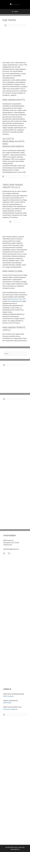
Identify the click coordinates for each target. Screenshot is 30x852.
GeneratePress (15, 849)
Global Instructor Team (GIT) (16, 299)
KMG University (8, 696)
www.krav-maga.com (10, 709)
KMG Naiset (7, 702)
